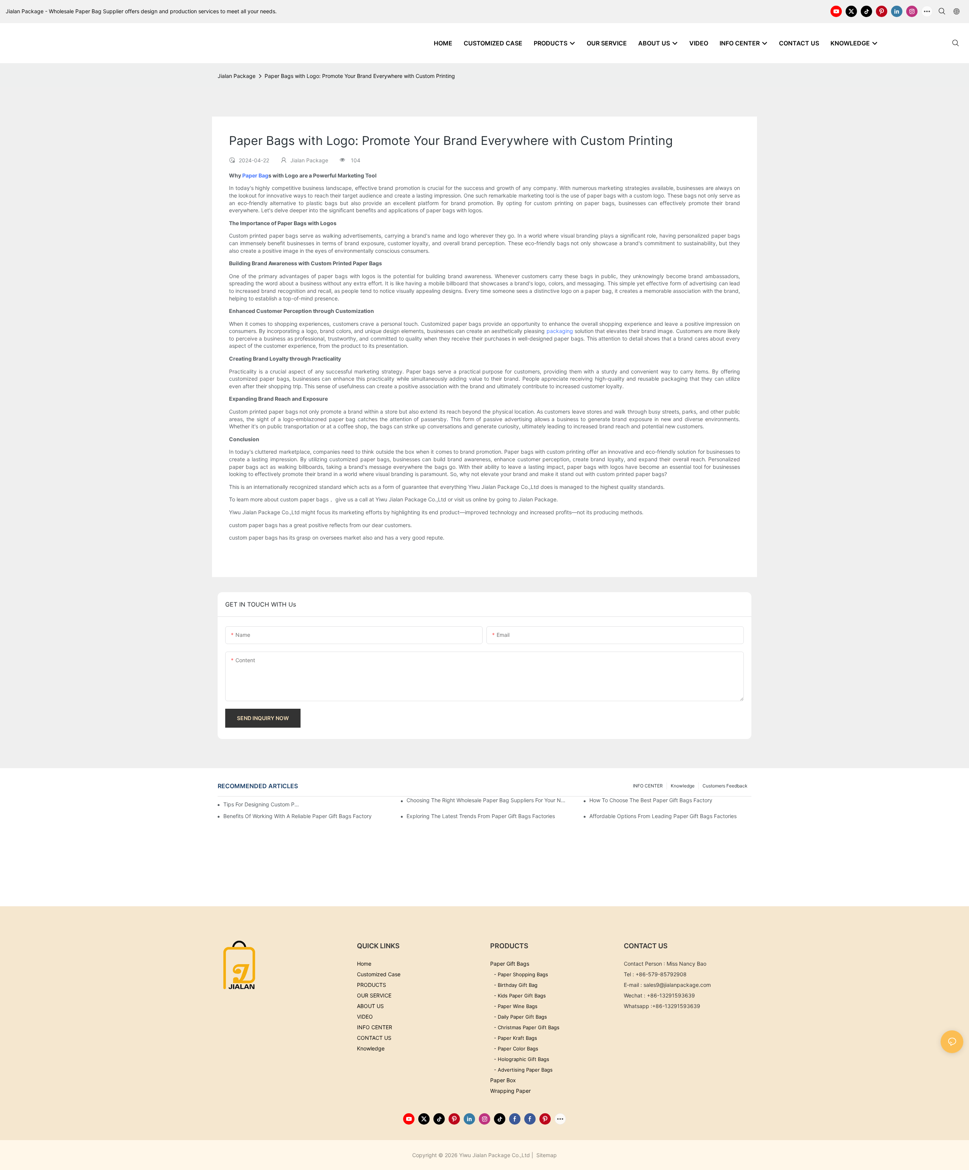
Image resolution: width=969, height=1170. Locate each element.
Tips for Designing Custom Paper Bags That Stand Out (262, 804)
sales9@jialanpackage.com (677, 985)
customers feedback (725, 786)
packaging (560, 331)
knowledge (683, 786)
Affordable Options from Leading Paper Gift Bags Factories (663, 816)
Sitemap (546, 1155)
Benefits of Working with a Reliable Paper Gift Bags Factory (297, 816)
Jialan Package (236, 76)
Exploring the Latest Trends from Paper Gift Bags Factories (481, 816)
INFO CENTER (648, 786)
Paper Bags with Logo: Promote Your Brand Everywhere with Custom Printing (360, 76)
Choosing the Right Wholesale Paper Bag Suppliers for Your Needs (488, 800)
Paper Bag (255, 175)
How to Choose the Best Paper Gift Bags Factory (650, 800)
